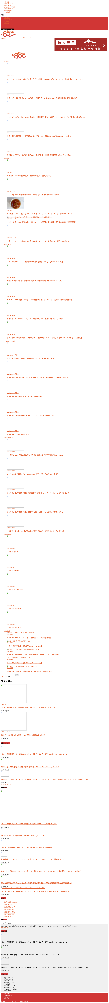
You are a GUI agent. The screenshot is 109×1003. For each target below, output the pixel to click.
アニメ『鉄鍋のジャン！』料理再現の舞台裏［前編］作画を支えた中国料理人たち (35, 262)
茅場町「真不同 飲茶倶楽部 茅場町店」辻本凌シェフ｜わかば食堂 (29, 671)
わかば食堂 (7, 12)
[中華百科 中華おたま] (15, 622)
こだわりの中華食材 (9, 7)
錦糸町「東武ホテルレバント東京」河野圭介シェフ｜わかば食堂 (29, 638)
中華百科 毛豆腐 (12, 552)
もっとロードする (6, 784)
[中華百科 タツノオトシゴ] (15, 584)
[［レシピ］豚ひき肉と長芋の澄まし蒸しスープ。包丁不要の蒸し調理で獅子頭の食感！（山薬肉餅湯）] (29, 217)
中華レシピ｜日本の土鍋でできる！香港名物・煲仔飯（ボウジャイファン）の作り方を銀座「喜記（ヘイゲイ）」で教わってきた (45, 779)
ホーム (2, 676)
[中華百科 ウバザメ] (15, 565)
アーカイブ (4, 923)
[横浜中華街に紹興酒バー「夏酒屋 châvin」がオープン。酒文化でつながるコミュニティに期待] (15, 131)
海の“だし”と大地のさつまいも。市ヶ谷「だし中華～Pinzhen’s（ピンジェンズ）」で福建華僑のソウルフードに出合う (47, 79)
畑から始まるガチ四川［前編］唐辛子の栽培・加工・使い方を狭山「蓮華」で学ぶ (35, 512)
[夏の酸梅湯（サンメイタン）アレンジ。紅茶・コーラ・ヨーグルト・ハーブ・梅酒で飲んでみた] (15, 208)
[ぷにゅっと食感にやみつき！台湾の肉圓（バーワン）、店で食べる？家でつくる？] (13, 702)
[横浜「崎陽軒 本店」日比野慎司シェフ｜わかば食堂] (18, 657)
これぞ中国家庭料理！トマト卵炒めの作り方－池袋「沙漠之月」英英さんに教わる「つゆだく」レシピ (35, 754)
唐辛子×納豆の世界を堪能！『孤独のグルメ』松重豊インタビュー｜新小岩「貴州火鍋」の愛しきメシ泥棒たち (44, 338)
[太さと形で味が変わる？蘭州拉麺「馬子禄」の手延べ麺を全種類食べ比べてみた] (15, 276)
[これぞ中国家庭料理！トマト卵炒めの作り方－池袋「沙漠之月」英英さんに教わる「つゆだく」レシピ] (5, 751)
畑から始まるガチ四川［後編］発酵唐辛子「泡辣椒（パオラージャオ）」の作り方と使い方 (38, 493)
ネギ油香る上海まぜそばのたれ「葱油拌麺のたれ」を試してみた (29, 176)
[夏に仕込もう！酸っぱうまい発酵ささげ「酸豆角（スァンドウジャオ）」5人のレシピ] (5, 763)
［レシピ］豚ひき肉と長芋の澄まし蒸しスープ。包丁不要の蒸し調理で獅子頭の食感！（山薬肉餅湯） (42, 222)
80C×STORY (8, 901)
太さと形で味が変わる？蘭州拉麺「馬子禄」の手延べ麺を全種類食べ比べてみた (34, 281)
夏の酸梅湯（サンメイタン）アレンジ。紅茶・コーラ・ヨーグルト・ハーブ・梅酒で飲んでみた (39, 214)
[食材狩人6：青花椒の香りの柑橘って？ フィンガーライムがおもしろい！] (15, 410)
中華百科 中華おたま (14, 627)
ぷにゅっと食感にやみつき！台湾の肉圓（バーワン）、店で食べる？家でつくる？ (29, 707)
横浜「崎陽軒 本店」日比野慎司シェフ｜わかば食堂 (24, 663)
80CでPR (6, 21)
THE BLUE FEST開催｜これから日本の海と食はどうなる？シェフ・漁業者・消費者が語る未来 (39, 300)
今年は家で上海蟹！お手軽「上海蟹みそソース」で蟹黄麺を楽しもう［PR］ (33, 358)
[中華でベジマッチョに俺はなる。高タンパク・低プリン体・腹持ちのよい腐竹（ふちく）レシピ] (15, 236)
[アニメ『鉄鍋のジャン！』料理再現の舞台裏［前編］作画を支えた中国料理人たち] (15, 257)
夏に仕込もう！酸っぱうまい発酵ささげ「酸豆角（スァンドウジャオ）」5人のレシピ (30, 767)
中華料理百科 (7, 10)
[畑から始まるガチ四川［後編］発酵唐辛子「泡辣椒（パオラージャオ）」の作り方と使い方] (15, 488)
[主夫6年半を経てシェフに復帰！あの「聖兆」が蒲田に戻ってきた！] (13, 730)
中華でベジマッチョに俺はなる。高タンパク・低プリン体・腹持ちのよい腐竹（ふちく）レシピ (39, 241)
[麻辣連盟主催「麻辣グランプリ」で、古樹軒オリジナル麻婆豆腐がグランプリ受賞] (15, 314)
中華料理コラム (9, 911)
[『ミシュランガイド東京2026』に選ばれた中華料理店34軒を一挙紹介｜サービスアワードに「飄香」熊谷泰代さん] (15, 112)
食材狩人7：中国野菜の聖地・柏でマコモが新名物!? (24, 396)
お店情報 (6, 2)
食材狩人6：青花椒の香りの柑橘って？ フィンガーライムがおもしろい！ (32, 415)
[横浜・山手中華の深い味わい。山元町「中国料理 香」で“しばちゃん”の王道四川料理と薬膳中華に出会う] (15, 93)
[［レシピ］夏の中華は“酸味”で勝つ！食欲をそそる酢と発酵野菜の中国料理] (15, 190)
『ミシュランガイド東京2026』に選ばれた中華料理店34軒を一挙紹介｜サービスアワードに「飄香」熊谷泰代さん (46, 117)
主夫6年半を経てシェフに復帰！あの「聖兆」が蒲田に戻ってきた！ (24, 735)
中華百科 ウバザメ (13, 571)
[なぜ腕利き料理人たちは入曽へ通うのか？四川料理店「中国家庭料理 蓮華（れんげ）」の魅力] (15, 150)
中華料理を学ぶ (8, 8)
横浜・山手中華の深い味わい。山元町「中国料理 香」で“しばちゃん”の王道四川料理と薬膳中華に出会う (43, 98)
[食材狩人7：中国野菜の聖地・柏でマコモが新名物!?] (15, 391)
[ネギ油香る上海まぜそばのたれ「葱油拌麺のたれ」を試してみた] (15, 170)
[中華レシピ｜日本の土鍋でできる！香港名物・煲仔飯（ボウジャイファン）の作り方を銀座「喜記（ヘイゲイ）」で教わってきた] (5, 776)
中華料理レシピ (8, 3)
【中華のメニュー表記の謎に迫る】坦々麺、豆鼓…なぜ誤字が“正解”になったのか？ (36, 455)
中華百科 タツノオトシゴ (15, 589)
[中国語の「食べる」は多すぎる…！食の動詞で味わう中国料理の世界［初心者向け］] (15, 526)
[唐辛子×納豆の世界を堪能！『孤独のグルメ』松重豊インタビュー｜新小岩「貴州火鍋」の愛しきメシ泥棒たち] (15, 333)
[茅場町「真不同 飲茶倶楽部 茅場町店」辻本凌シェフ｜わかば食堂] (22, 666)
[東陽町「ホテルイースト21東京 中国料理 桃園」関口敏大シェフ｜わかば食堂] (26, 649)
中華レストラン (11, 75)
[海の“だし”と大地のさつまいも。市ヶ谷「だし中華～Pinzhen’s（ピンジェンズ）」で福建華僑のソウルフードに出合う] (15, 74)
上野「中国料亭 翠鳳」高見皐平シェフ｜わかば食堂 (24, 646)
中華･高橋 (7, 18)
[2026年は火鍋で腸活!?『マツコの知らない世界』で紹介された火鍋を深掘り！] (15, 469)
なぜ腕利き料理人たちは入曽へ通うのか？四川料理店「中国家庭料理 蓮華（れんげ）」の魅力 (39, 155)
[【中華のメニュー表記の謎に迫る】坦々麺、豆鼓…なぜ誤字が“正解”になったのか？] (15, 450)
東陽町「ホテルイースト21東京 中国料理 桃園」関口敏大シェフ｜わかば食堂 (33, 654)
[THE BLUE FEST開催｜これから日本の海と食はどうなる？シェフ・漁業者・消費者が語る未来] (15, 295)
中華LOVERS (7, 5)
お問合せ (6, 23)
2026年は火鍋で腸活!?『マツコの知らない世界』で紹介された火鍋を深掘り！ (33, 474)
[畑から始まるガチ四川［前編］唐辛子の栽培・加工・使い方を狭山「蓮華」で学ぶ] (15, 507)
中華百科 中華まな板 (14, 609)
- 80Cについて (5, 927)
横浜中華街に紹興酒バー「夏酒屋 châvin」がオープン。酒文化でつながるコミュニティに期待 (39, 136)
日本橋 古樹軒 (8, 19)
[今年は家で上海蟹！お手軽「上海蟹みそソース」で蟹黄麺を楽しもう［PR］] (15, 353)
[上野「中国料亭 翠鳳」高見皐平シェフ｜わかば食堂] (18, 641)
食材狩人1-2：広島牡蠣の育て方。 (18, 434)
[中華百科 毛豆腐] (15, 546)
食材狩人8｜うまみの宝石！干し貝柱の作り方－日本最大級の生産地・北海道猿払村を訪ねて (38, 377)
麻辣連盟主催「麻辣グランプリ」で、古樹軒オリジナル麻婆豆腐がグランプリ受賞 (35, 319)
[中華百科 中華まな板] (15, 603)
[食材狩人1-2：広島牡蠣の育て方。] (15, 429)
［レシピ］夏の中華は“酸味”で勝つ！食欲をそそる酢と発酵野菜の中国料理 (33, 195)
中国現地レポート (9, 906)
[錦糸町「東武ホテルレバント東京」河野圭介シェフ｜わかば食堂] (20, 632)
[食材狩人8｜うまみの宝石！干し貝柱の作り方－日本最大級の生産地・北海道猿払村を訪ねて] (15, 372)
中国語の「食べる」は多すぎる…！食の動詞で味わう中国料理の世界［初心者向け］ (36, 531)
